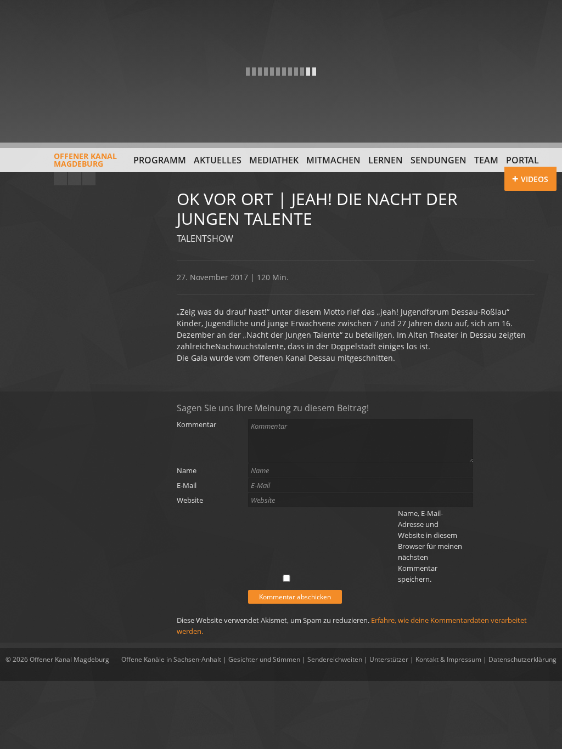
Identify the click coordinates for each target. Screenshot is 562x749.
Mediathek (274, 160)
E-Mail (186, 485)
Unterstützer (388, 659)
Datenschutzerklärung (522, 659)
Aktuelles (217, 160)
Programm (159, 160)
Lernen (385, 160)
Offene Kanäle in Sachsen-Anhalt (171, 659)
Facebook (74, 178)
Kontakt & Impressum (448, 659)
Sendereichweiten (334, 659)
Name (186, 470)
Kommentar (196, 424)
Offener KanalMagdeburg (85, 160)
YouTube (60, 178)
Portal (522, 160)
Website (190, 500)
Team (486, 160)
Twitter (88, 178)
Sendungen (439, 160)
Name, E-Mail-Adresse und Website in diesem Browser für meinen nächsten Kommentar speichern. (430, 546)
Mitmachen (333, 160)
